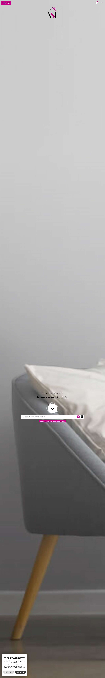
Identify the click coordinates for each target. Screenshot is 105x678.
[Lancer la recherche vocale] (52, 408)
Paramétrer (8, 672)
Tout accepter (20, 672)
